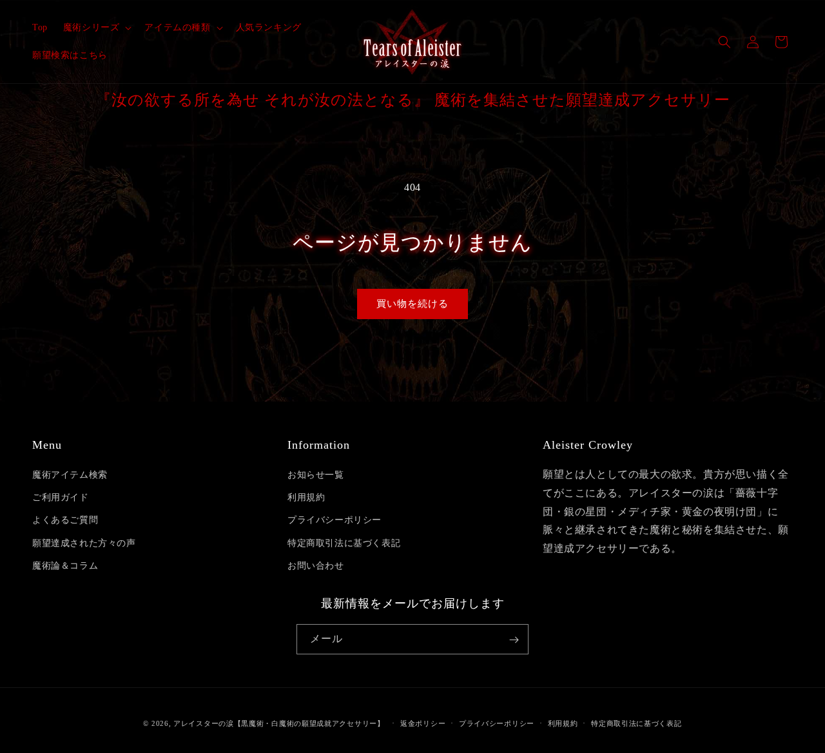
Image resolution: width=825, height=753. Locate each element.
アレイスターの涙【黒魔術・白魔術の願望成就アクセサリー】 (279, 723)
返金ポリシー (422, 723)
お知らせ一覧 (315, 475)
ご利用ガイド (60, 497)
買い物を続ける (412, 303)
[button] (96, 27)
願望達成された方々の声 (84, 543)
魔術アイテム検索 (70, 475)
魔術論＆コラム (65, 566)
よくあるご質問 (65, 520)
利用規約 (306, 497)
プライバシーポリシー (334, 520)
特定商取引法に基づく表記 (343, 543)
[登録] (514, 640)
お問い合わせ (315, 566)
